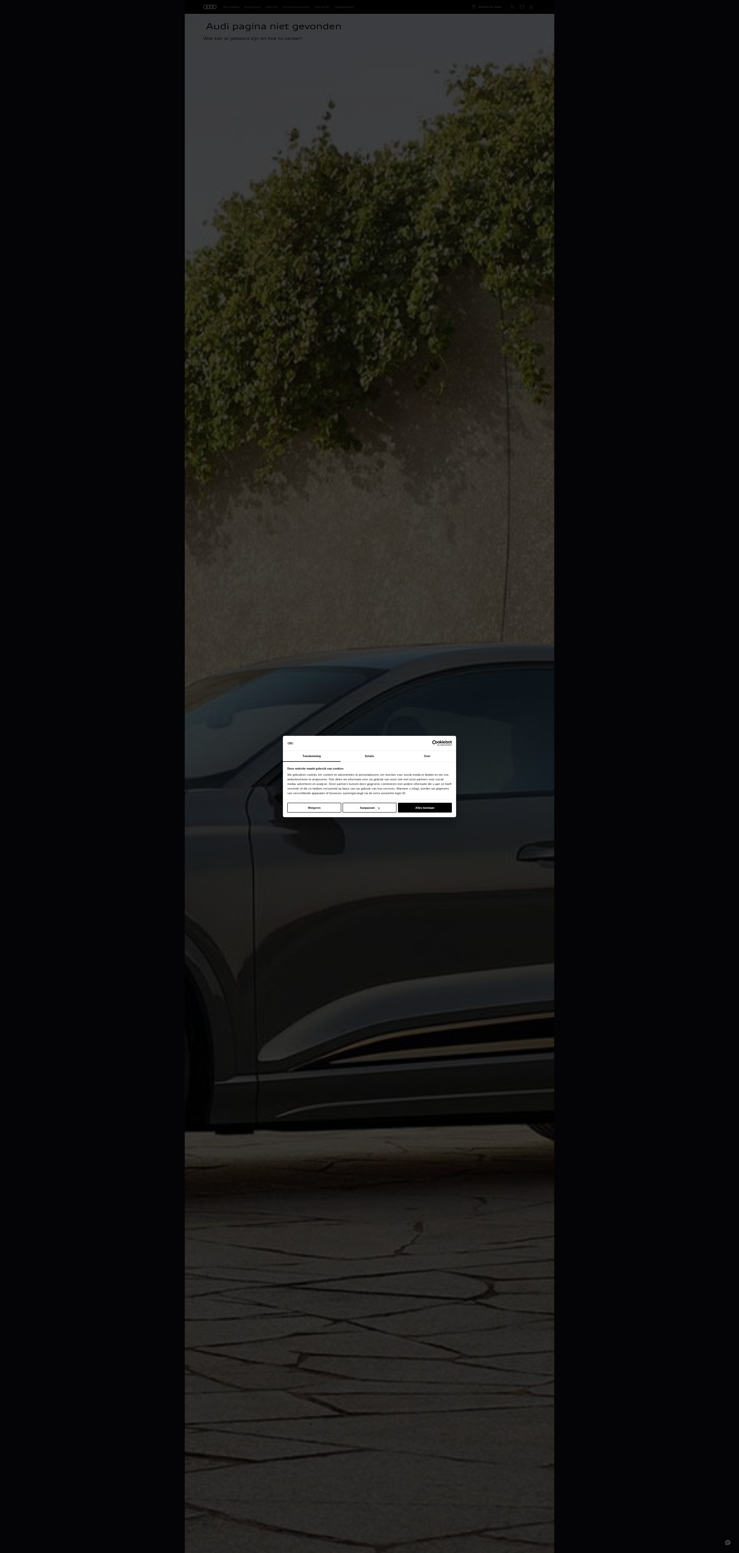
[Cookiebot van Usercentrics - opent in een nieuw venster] (435, 743)
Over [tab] (427, 755)
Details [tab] (369, 755)
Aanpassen (367, 807)
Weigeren (314, 807)
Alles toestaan (424, 807)
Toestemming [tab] (312, 755)
